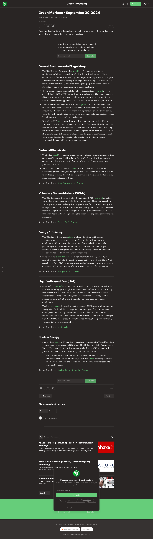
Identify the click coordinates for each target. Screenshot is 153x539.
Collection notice (91, 524)
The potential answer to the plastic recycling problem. (58, 467)
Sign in (146, 4)
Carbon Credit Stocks (67, 222)
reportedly (58, 286)
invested (73, 168)
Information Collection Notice (76, 502)
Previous (46, 396)
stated (91, 358)
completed (55, 306)
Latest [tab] (46, 437)
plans (60, 121)
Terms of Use (87, 500)
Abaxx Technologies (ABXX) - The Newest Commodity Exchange (66, 444)
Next (108, 396)
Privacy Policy (92, 502)
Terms (82, 524)
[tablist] (48, 411)
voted (75, 71)
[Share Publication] (127, 4)
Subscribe (136, 4)
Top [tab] (41, 437)
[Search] (123, 4)
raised (55, 154)
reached (99, 90)
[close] (96, 470)
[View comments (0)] (48, 26)
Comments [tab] (43, 411)
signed (58, 342)
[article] (76, 449)
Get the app (87, 529)
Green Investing (53, 453)
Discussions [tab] (54, 437)
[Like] (40, 486)
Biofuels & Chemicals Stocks (70, 183)
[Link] (35, 66)
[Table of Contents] (2, 269)
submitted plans (63, 256)
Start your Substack (71, 529)
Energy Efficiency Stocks (68, 271)
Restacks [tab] (52, 411)
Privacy (76, 524)
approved (83, 104)
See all (42, 493)
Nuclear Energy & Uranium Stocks (73, 370)
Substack (66, 535)
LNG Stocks (63, 327)
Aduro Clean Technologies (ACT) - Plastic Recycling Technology (64, 463)
